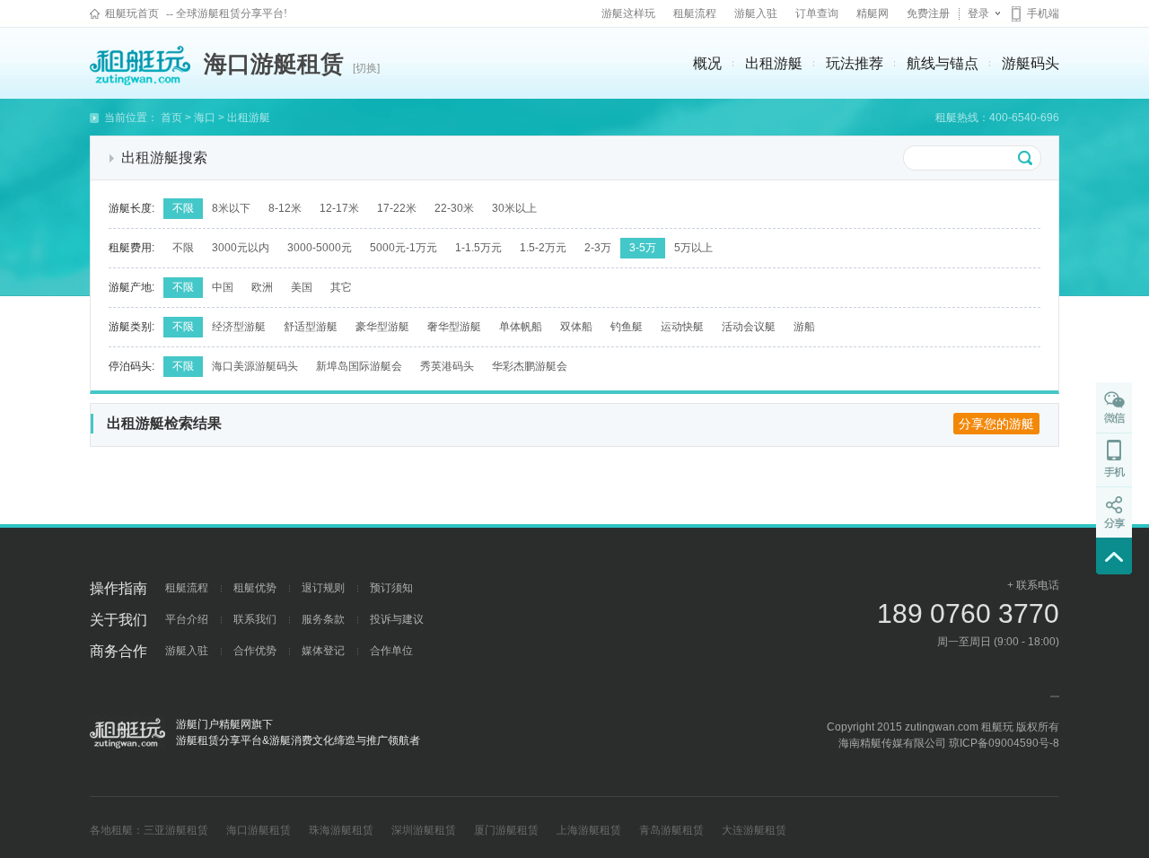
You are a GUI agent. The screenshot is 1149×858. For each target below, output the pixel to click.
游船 (804, 326)
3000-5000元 (319, 247)
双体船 (576, 326)
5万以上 (693, 247)
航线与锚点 (942, 63)
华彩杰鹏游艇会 (529, 366)
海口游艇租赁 (258, 830)
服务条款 (323, 619)
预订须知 (391, 588)
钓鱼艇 (626, 326)
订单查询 (816, 13)
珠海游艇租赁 (341, 830)
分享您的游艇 (996, 424)
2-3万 (597, 247)
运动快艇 (682, 326)
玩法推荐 (854, 63)
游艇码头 (1030, 63)
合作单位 (391, 650)
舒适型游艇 (311, 326)
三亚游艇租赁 (176, 830)
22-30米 (454, 208)
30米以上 (514, 208)
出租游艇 (774, 63)
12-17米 (339, 208)
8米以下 (231, 208)
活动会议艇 (749, 326)
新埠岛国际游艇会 (359, 366)
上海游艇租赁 (589, 830)
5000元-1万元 (403, 247)
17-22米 (397, 208)
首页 (171, 117)
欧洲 (262, 287)
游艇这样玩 (628, 13)
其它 (341, 287)
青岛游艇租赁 (671, 830)
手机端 (1043, 13)
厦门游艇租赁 (506, 830)
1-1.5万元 (478, 247)
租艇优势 (254, 588)
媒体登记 (323, 650)
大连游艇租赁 (754, 830)
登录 (978, 13)
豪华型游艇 (382, 326)
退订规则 (323, 588)
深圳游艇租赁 (423, 830)
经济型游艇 (239, 326)
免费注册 (928, 13)
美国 (301, 287)
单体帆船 (520, 326)
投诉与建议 (397, 619)
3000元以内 (240, 247)
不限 (183, 208)
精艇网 (872, 13)
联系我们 (254, 619)
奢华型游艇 (454, 326)
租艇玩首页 (132, 13)
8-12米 (285, 208)
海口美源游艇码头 (255, 366)
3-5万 (642, 247)
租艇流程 (694, 13)
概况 (707, 63)
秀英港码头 (447, 366)
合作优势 (254, 650)
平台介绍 (186, 619)
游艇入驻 (755, 13)
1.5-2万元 (543, 247)
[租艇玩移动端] (1114, 459)
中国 (222, 287)
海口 (204, 117)
